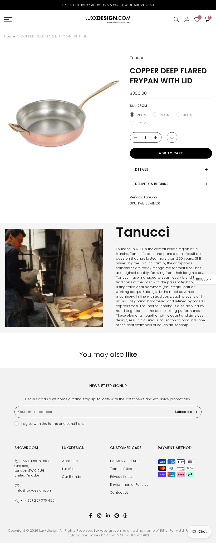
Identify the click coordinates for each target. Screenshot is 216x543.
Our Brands (71, 476)
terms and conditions (66, 423)
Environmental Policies (129, 484)
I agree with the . (53, 423)
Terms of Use (121, 468)
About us (70, 461)
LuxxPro (68, 468)
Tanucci (150, 197)
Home (9, 36)
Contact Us (119, 492)
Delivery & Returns (125, 461)
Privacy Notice (122, 476)
